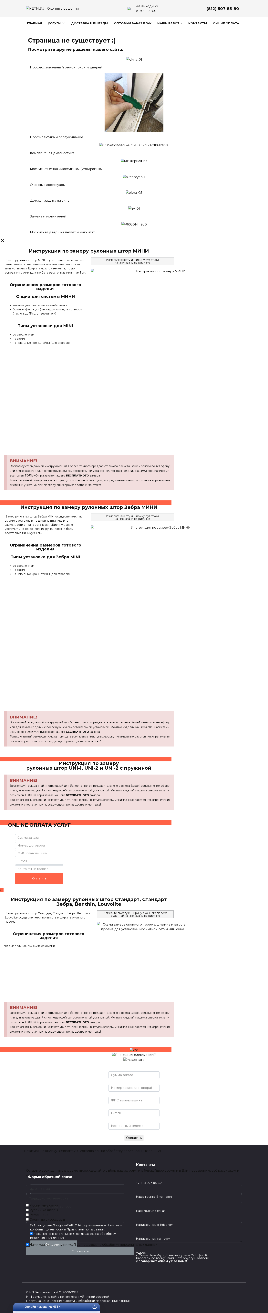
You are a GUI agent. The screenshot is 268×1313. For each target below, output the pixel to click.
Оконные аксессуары (48, 185)
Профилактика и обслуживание (56, 137)
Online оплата (226, 23)
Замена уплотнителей (48, 216)
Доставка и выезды (89, 23)
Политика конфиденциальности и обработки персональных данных (78, 1301)
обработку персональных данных (133, 1151)
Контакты (197, 23)
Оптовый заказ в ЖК (132, 23)
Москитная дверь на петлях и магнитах (62, 232)
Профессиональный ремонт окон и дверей (66, 67)
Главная (34, 23)
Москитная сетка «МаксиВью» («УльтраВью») (67, 169)
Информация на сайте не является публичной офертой (67, 1296)
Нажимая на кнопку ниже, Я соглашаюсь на (93, 1245)
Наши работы (169, 23)
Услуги (54, 23)
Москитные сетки (44, 1205)
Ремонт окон (40, 1215)
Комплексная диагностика (52, 153)
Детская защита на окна (49, 200)
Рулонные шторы (43, 1210)
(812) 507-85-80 (223, 8)
